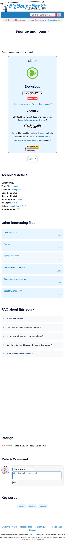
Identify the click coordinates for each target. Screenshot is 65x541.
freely (43, 537)
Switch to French (9, 527)
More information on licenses (32, 120)
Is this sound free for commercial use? (25, 336)
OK (14, 483)
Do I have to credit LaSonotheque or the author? (29, 345)
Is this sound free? (15, 319)
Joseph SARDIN (16, 206)
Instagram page (40, 527)
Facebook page (25, 527)
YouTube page (55, 527)
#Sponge (43, 506)
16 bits (14, 203)
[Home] (32, 6)
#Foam (21, 506)
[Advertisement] (32, 43)
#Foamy (32, 506)
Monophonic (16, 189)
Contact (32, 530)
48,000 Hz (20, 199)
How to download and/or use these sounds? (32, 104)
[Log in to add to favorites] (48, 31)
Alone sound (12, 186)
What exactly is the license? (20, 354)
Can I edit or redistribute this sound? (24, 327)
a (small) (50, 20)
